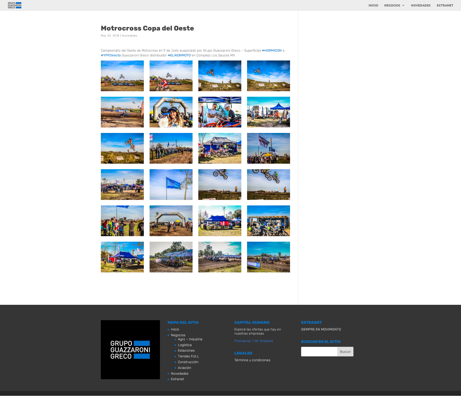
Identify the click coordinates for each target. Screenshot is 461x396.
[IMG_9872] (219, 272)
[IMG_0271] (219, 127)
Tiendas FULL (188, 356)
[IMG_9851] (171, 236)
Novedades (421, 5)
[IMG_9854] (219, 236)
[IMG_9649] (268, 164)
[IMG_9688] (268, 200)
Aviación (184, 368)
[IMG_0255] (171, 127)
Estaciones (186, 350)
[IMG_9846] (122, 236)
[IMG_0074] (122, 91)
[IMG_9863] (171, 272)
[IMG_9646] (219, 164)
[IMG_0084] (171, 91)
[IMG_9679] (219, 200)
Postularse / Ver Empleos (253, 341)
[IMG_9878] (268, 272)
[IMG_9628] (171, 164)
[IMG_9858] (122, 272)
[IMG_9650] (122, 200)
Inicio (373, 5)
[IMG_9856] (268, 236)
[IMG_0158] (268, 91)
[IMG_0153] (219, 91)
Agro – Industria (190, 339)
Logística (185, 345)
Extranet (445, 5)
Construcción (188, 362)
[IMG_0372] (268, 127)
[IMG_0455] (122, 164)
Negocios (392, 5)
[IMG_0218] (122, 127)
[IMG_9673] (171, 200)
